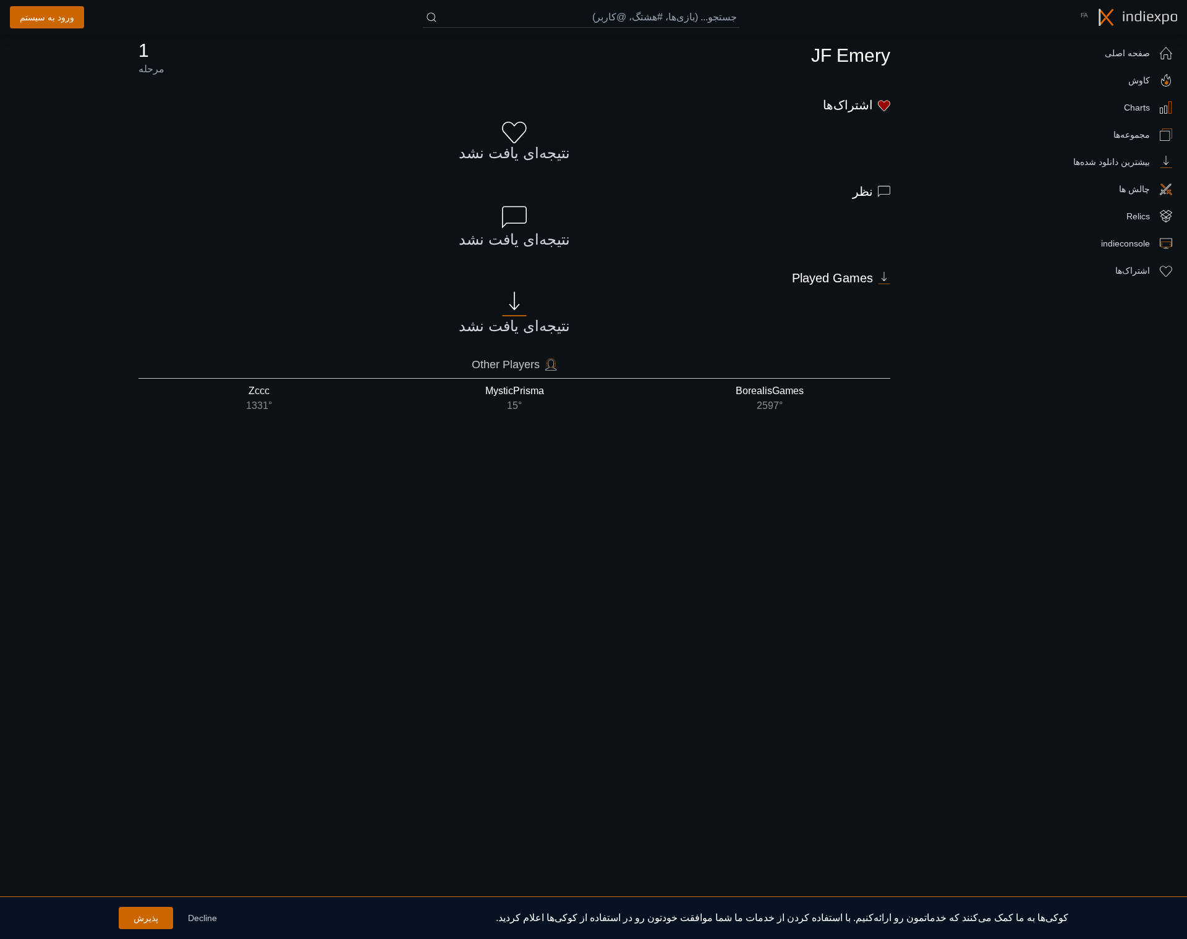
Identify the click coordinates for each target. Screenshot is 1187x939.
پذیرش (146, 918)
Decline (202, 918)
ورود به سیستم (47, 17)
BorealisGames (770, 398)
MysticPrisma (514, 398)
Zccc (259, 398)
